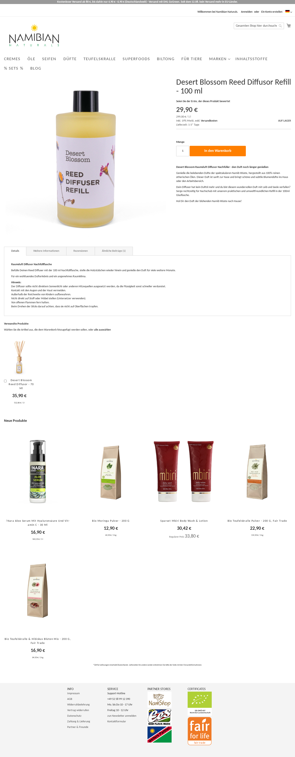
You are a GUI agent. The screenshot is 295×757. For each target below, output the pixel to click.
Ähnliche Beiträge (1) (114, 251)
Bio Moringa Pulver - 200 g (110, 521)
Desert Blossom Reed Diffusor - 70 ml (21, 384)
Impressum (73, 693)
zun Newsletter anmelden (121, 715)
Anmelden (246, 11)
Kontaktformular (116, 721)
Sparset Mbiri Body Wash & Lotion (184, 521)
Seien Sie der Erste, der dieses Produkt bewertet (203, 101)
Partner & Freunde (77, 727)
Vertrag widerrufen (78, 710)
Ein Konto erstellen (271, 11)
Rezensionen (80, 251)
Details (15, 251)
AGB (69, 699)
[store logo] (34, 35)
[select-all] (102, 330)
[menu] (147, 63)
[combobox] (259, 26)
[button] (288, 12)
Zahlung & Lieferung (78, 721)
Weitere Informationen (46, 251)
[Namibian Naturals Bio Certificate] (200, 714)
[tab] (15, 251)
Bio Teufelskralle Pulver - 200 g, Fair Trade (257, 521)
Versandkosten (209, 120)
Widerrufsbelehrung (78, 704)
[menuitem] (12, 59)
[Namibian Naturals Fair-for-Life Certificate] (200, 744)
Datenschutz (74, 715)
